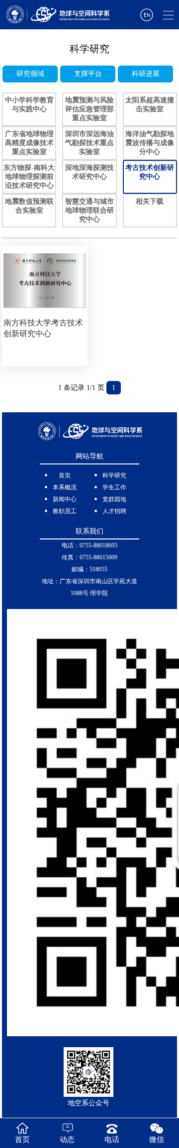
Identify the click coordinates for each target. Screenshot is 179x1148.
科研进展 (146, 73)
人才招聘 (114, 511)
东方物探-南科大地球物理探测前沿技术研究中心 (29, 176)
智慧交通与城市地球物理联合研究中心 (89, 210)
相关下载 (150, 201)
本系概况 (65, 487)
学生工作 (114, 487)
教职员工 (65, 511)
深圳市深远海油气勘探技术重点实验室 (89, 142)
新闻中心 (65, 499)
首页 (65, 475)
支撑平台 (88, 73)
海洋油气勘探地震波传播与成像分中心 (149, 142)
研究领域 (30, 73)
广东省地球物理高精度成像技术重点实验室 (29, 142)
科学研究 (114, 475)
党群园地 (114, 499)
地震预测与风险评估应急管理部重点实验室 (89, 109)
